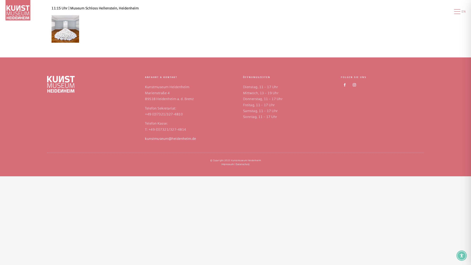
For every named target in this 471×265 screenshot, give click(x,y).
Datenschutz (243, 164)
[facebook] (345, 85)
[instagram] (354, 85)
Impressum (227, 164)
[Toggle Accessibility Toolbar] (461, 255)
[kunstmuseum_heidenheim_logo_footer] (61, 77)
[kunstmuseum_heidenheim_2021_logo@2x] (18, 1)
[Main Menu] (457, 12)
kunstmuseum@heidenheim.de (170, 139)
